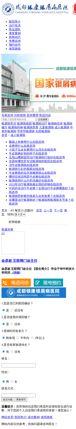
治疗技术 (15, 25)
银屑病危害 (31, 127)
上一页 (48, 210)
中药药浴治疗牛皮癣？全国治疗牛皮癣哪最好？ (40, 188)
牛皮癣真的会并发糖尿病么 (26, 172)
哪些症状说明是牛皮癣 (23, 176)
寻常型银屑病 (26, 131)
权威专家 (7, 229)
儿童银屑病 (46, 127)
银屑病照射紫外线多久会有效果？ (31, 195)
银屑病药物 (15, 127)
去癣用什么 (16, 145)
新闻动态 (15, 37)
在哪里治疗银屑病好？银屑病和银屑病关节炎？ (40, 199)
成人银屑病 (62, 127)
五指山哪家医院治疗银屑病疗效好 (31, 157)
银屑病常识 (8, 123)
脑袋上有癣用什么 (20, 141)
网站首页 (7, 417)
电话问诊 (45, 115)
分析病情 (20, 115)
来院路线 (15, 48)
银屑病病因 (24, 123)
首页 (4, 135)
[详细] (16, 272)
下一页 (58, 210)
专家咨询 (7, 115)
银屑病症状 (55, 123)
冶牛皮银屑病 (18, 165)
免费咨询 (15, 40)
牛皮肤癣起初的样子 (22, 153)
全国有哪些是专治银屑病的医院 (29, 161)
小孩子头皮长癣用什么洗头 (26, 149)
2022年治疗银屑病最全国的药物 (29, 184)
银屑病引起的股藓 (20, 168)
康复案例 (15, 33)
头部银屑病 (42, 131)
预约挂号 (15, 44)
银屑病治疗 (39, 123)
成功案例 (33, 417)
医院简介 (15, 21)
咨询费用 (32, 115)
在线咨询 (38, 141)
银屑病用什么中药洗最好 (25, 180)
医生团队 (15, 29)
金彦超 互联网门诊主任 (19, 261)
